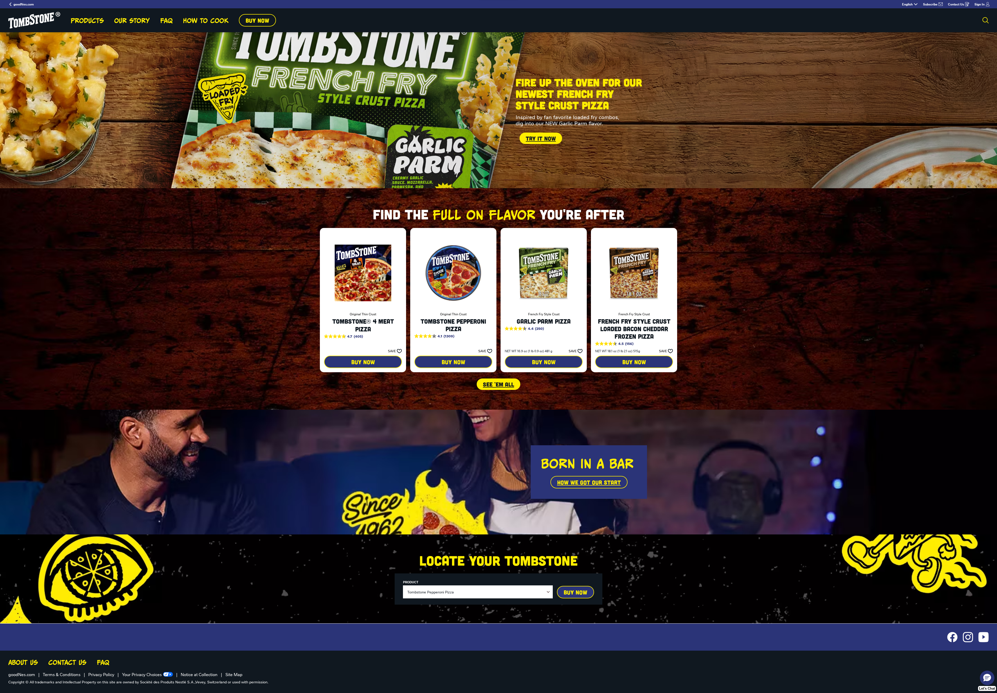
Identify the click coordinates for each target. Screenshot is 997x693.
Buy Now (257, 20)
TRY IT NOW (541, 138)
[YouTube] (983, 637)
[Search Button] (985, 20)
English (907, 4)
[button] (393, 351)
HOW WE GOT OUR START (589, 482)
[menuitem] (87, 20)
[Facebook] (955, 637)
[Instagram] (970, 637)
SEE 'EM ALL (498, 384)
